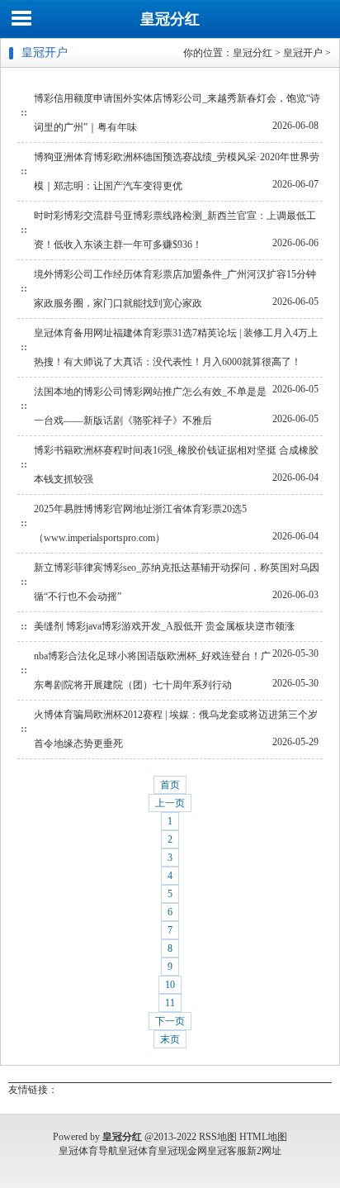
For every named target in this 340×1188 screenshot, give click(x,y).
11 (170, 1003)
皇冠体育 (138, 1151)
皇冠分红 (170, 19)
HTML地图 (263, 1137)
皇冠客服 (227, 1151)
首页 (170, 785)
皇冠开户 (303, 53)
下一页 (170, 1021)
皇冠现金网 (182, 1151)
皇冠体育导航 (88, 1151)
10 (170, 985)
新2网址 (264, 1151)
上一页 (170, 803)
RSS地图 (218, 1137)
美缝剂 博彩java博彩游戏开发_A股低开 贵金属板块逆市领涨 (164, 626)
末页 (170, 1039)
